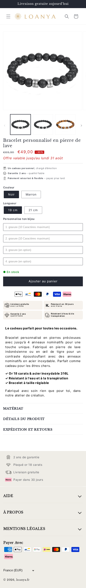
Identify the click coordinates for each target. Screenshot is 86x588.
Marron (31, 194)
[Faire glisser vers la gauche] (4, 125)
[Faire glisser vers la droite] (81, 125)
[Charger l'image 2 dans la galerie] (43, 124)
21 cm (33, 210)
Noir (11, 194)
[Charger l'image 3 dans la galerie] (65, 124)
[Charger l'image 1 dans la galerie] (20, 124)
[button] (8, 16)
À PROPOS (13, 512)
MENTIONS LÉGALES (24, 529)
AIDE (8, 496)
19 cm (13, 210)
